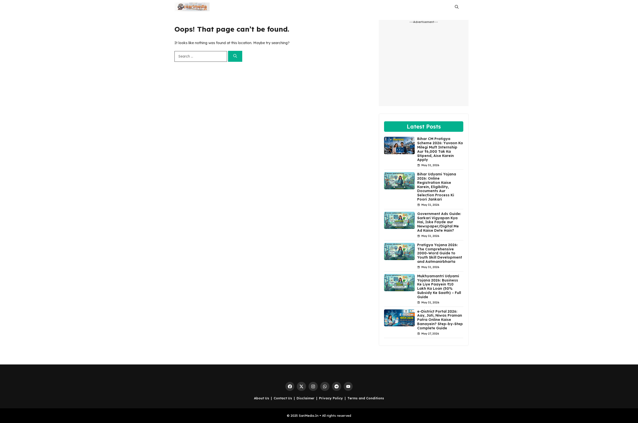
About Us (261, 398)
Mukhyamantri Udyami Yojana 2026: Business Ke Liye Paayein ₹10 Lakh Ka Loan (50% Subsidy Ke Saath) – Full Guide (439, 286)
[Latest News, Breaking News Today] (192, 7)
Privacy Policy (331, 398)
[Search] (235, 56)
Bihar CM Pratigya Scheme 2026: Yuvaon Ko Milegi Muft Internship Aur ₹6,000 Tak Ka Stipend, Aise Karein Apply (440, 149)
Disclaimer (306, 398)
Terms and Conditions (365, 398)
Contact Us (283, 398)
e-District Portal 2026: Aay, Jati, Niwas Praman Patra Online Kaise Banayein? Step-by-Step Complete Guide (440, 319)
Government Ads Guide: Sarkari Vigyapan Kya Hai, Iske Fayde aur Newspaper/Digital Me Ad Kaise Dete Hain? (439, 222)
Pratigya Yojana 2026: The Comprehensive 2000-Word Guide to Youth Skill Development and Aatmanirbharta (439, 253)
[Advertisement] (424, 67)
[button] (457, 7)
